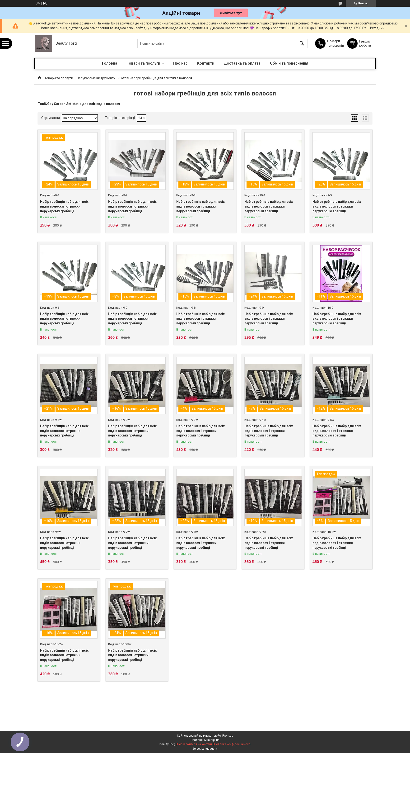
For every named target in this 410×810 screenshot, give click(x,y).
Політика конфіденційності (232, 744)
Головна (109, 63)
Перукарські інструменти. (96, 78)
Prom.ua (227, 735)
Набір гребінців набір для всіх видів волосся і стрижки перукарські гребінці (64, 206)
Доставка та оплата (242, 63)
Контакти (205, 63)
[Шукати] (302, 43)
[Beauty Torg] (43, 43)
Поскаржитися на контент (194, 744)
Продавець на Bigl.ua (205, 740)
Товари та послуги (143, 63)
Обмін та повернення (289, 63)
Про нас (180, 63)
